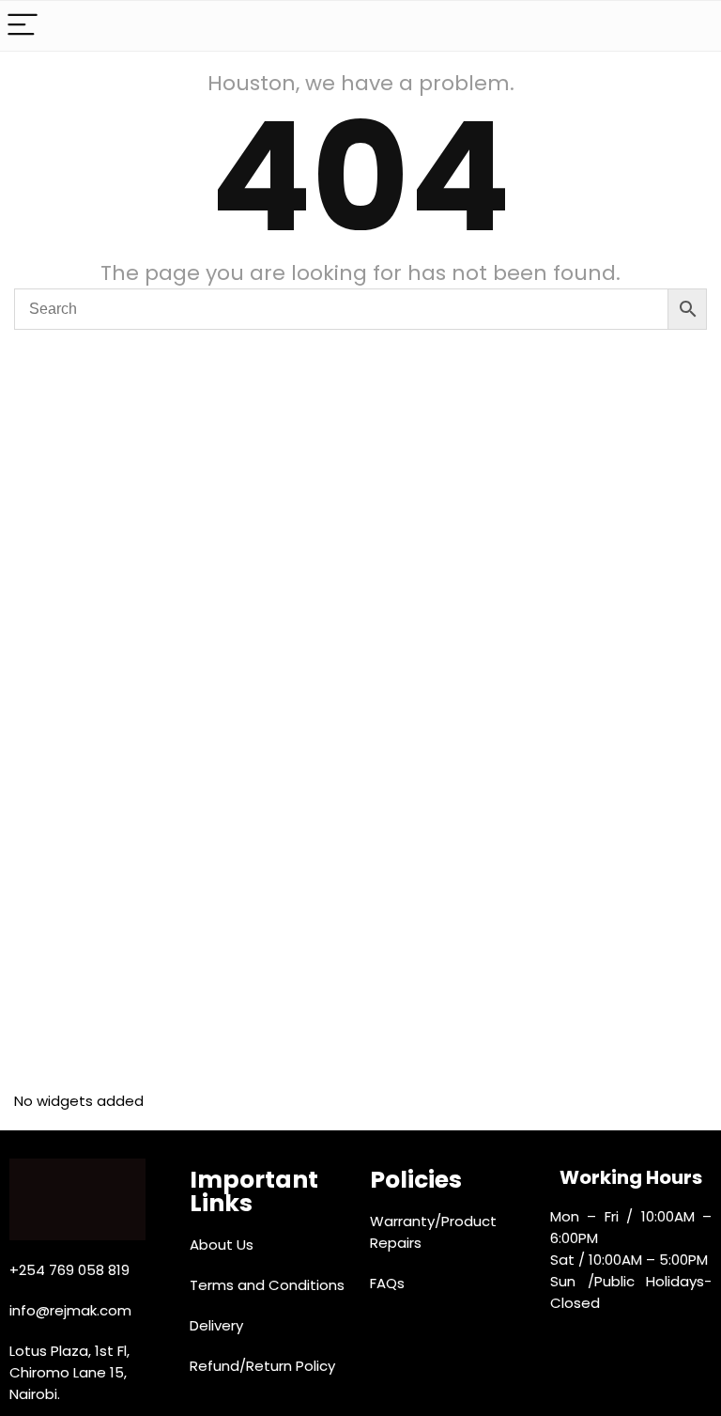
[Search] (691, 26)
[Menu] (22, 26)
